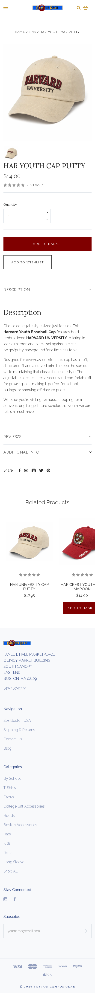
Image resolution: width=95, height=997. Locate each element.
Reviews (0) (35, 185)
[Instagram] (5, 900)
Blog (7, 748)
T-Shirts (9, 788)
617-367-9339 (15, 688)
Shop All (10, 871)
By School (12, 778)
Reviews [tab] (12, 437)
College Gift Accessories (24, 806)
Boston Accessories (20, 825)
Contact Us (12, 739)
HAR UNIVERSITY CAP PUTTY (29, 586)
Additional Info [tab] (21, 452)
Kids (7, 843)
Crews (8, 797)
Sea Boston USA (17, 720)
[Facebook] (15, 900)
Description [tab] (16, 290)
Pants (7, 852)
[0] (85, 7)
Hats (7, 834)
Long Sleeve (13, 862)
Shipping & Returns (19, 730)
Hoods (9, 815)
